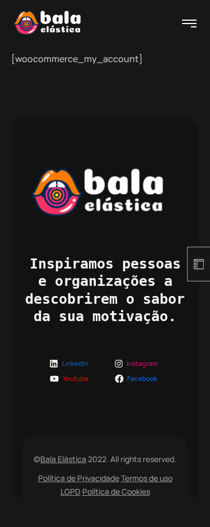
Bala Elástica (63, 459)
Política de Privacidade (78, 478)
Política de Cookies (116, 491)
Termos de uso (146, 478)
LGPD (70, 491)
